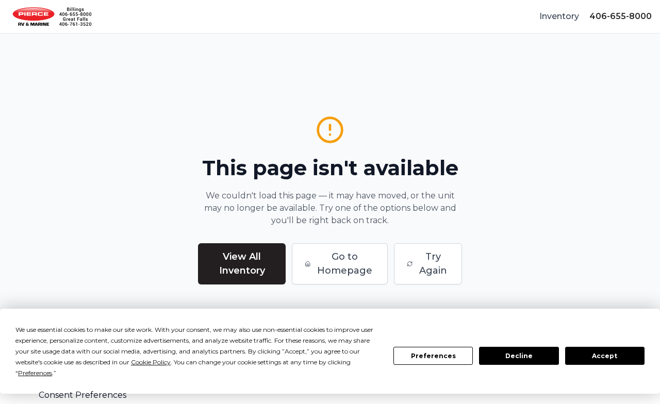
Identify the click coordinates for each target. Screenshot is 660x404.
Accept (604, 356)
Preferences (433, 356)
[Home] (52, 16)
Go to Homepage (344, 263)
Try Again (433, 263)
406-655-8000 (620, 16)
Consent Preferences (82, 395)
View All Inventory (242, 263)
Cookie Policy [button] (151, 362)
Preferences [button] (35, 373)
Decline (519, 356)
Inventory (559, 16)
